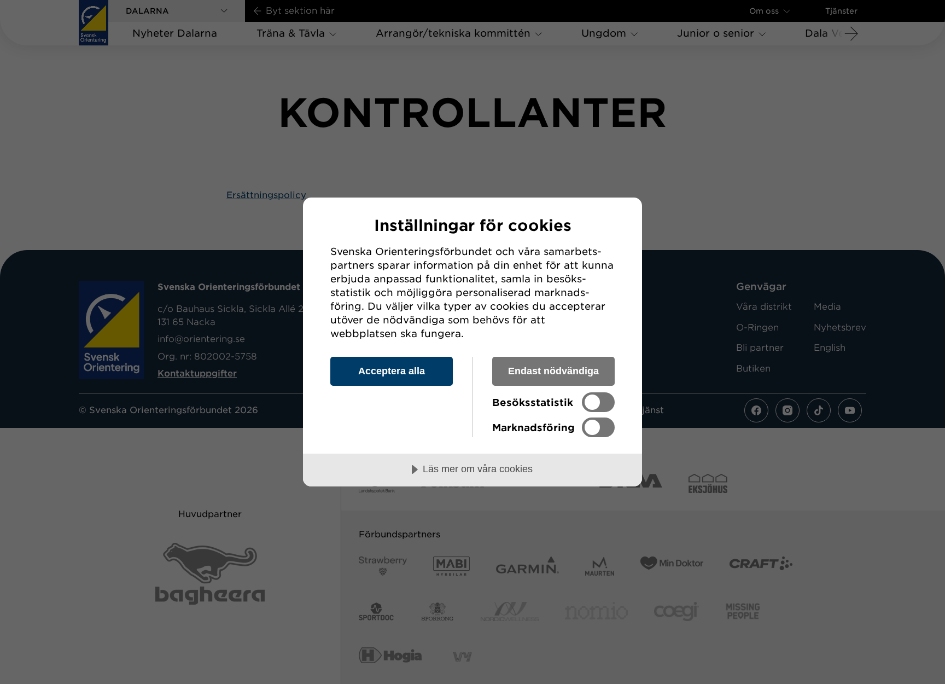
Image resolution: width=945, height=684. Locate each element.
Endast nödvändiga (553, 371)
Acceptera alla (391, 371)
